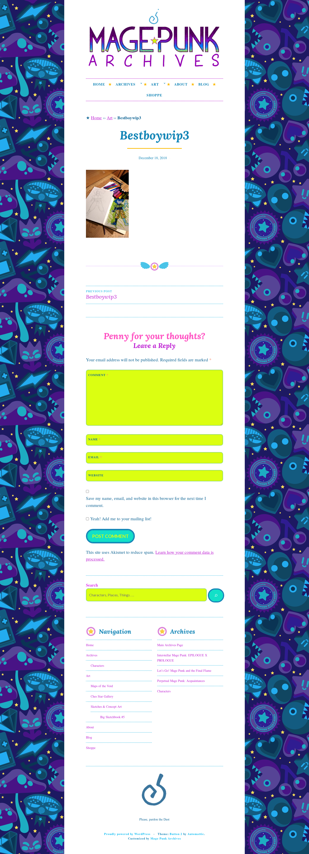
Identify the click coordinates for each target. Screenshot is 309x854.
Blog (203, 84)
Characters (97, 665)
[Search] (216, 596)
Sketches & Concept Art (106, 706)
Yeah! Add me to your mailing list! (120, 518)
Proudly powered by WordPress (127, 834)
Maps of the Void (102, 686)
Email (95, 457)
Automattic (196, 834)
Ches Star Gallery (102, 696)
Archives (125, 84)
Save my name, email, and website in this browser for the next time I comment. (146, 501)
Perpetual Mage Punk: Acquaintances (181, 681)
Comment (98, 375)
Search (92, 585)
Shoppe (154, 95)
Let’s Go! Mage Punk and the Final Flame (184, 670)
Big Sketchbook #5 (112, 717)
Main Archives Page (170, 645)
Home (99, 84)
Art (155, 84)
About (181, 84)
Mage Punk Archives (165, 838)
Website (96, 475)
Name (94, 439)
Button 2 (176, 834)
